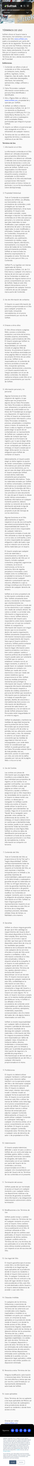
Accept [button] (13, 1462)
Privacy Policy (6, 1451)
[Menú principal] (27, 6)
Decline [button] (21, 1462)
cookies (18, 1449)
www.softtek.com (20, 39)
